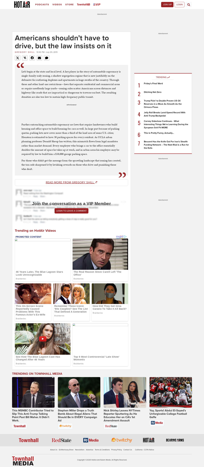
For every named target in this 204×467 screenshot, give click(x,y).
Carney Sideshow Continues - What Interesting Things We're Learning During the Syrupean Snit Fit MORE (166, 124)
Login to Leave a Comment (71, 210)
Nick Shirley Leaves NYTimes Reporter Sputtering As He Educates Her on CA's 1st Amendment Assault (122, 415)
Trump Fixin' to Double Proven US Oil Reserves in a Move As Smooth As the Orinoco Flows (163, 104)
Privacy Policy (116, 450)
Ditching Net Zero (152, 92)
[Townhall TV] (84, 4)
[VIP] (97, 4)
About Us (53, 450)
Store (69, 4)
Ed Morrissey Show (66, 450)
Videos (57, 4)
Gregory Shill (25, 52)
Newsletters (79, 450)
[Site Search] (189, 4)
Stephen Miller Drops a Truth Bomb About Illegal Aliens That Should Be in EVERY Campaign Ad (77, 415)
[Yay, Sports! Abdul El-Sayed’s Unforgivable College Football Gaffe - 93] (170, 392)
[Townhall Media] (23, 461)
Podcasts (42, 4)
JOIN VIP (167, 4)
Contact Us (127, 450)
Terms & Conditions (102, 450)
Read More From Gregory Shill (70, 182)
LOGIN (179, 4)
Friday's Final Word (153, 83)
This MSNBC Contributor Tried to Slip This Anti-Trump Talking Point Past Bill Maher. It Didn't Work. (33, 415)
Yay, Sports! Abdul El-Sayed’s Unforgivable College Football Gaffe (168, 414)
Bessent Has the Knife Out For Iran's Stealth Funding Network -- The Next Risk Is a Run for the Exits (166, 144)
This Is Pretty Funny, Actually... (159, 133)
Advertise (89, 450)
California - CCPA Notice (144, 450)
